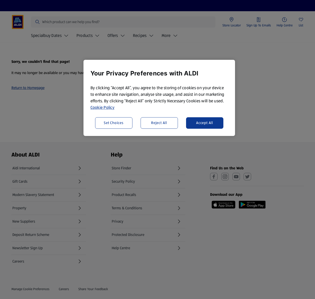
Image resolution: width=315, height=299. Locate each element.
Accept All (204, 123)
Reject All (159, 123)
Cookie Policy (102, 107)
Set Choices (114, 123)
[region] (159, 98)
